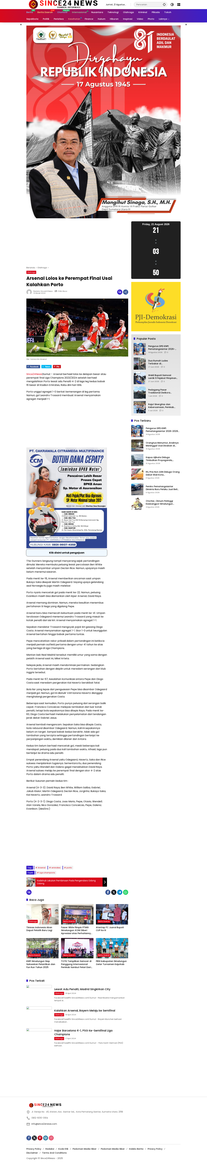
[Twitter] (113, 892)
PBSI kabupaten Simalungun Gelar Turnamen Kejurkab (111, 963)
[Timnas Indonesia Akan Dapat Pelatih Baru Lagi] (42, 914)
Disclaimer (32, 1152)
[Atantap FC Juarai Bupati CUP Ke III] (112, 914)
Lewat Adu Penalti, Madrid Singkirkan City (82, 989)
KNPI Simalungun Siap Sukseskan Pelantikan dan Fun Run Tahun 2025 (40, 964)
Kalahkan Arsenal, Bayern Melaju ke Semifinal (84, 1010)
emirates (56, 867)
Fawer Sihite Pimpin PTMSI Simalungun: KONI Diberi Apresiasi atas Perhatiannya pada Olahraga (76, 930)
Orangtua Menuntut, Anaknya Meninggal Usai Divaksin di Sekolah (162, 444)
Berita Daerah (69, 921)
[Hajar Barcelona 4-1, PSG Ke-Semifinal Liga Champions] (39, 1037)
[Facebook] (107, 892)
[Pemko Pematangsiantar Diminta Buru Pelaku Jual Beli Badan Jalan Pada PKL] (137, 489)
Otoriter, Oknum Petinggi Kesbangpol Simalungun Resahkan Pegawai (159, 503)
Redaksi (49, 1148)
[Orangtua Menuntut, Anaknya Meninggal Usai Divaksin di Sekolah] (137, 445)
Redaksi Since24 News (43, 291)
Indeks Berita (136, 1148)
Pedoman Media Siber (85, 1148)
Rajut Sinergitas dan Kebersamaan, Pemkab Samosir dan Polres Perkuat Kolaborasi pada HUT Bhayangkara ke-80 (162, 406)
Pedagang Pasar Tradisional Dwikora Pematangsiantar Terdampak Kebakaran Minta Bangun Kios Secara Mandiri (162, 391)
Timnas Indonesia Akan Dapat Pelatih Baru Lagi (39, 929)
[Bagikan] (125, 292)
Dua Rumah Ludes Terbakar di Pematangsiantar (158, 362)
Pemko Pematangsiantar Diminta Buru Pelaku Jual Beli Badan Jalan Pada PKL (161, 488)
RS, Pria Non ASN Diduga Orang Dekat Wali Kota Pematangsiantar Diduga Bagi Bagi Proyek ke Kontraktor (163, 473)
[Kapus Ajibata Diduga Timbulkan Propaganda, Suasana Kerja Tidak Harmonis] (137, 460)
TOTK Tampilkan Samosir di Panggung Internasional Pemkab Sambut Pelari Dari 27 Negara (76, 964)
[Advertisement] (77, 244)
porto (69, 867)
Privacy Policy (33, 1148)
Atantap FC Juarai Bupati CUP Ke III (110, 929)
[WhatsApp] (125, 892)
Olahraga (31, 272)
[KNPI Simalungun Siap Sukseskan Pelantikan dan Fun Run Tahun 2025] (42, 948)
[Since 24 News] (63, 4)
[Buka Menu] (179, 4)
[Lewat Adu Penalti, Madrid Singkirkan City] (39, 994)
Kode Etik (63, 1148)
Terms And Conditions (54, 1152)
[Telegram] (119, 892)
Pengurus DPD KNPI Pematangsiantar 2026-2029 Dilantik (161, 348)
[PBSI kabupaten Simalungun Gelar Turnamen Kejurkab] (112, 948)
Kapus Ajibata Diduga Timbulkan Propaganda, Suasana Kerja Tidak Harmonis (163, 459)
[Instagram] (51, 1138)
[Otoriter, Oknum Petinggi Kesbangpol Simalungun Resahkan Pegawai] (137, 504)
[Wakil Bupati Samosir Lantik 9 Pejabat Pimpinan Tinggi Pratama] (140, 378)
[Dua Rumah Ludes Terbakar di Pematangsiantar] (140, 364)
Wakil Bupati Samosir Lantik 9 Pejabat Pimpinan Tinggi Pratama (162, 377)
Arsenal (41, 867)
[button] (164, 4)
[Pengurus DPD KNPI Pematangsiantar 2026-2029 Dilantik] (140, 349)
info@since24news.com (44, 1123)
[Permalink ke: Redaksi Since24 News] (29, 292)
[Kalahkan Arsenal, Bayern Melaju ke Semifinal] (39, 1015)
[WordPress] (45, 1138)
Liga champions (47, 872)
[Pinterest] (40, 1138)
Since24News (34, 374)
